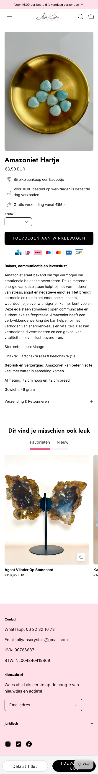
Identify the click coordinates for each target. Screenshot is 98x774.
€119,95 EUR (14, 575)
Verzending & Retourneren (27, 401)
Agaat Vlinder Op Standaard (29, 570)
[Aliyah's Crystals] (50, 16)
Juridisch (11, 723)
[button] (80, 16)
